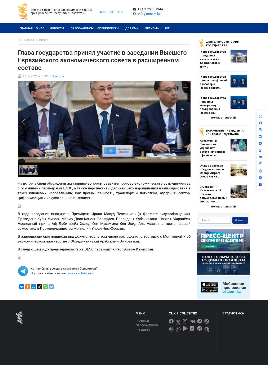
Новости (57, 28)
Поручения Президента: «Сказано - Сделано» (225, 132)
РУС (111, 12)
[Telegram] (51, 286)
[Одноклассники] (27, 286)
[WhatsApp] (45, 286)
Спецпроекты (108, 28)
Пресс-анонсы (82, 28)
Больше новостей (223, 117)
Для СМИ (132, 28)
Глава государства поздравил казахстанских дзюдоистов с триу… (213, 59)
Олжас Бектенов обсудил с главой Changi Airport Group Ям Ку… (212, 171)
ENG (119, 12)
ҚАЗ (103, 12)
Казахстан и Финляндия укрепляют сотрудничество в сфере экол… (212, 148)
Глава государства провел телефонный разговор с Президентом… (214, 82)
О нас (40, 28)
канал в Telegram (81, 273)
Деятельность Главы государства (223, 43)
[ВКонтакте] (21, 286)
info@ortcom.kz (149, 14)
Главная (26, 28)
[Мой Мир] (33, 286)
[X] (39, 286)
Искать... (240, 220)
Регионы (152, 28)
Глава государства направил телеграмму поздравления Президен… (213, 105)
